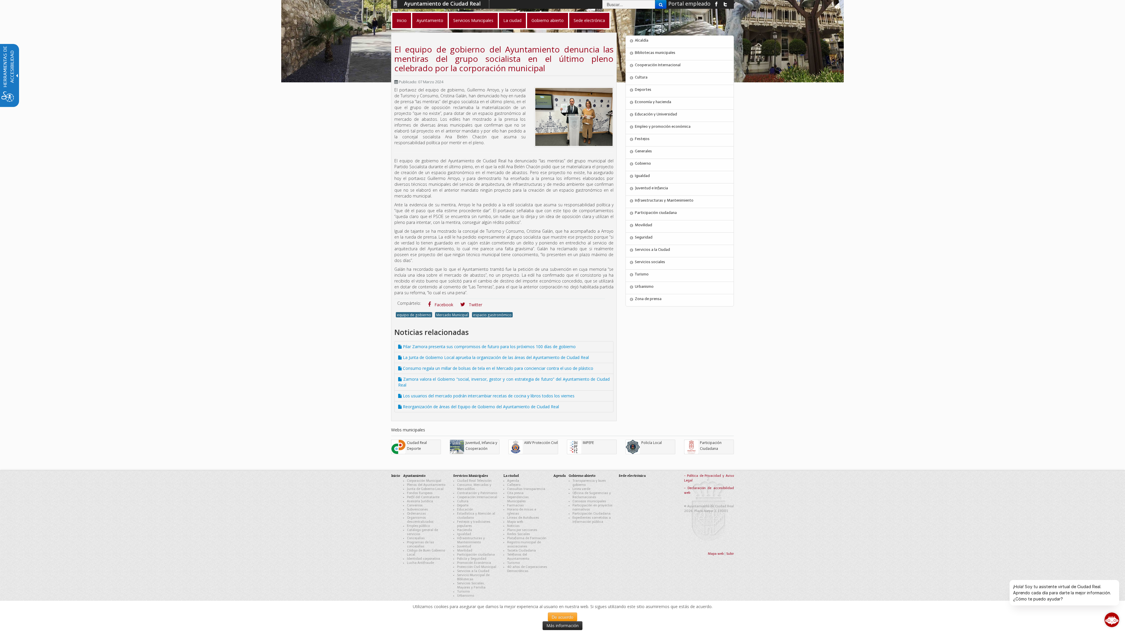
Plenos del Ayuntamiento (426, 485)
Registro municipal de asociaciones (524, 544)
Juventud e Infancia (651, 188)
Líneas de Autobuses (523, 518)
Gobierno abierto (582, 475)
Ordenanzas (416, 513)
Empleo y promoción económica (663, 126)
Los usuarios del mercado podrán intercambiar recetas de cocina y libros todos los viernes (488, 396)
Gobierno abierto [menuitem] (547, 20)
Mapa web (515, 522)
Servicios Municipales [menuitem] (473, 20)
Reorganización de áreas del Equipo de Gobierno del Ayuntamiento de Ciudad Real (480, 406)
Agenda (513, 481)
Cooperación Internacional (658, 65)
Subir (730, 554)
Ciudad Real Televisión (474, 481)
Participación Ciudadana (591, 513)
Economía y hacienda (653, 102)
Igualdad (642, 175)
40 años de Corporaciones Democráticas (527, 569)
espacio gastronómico (492, 314)
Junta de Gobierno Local (425, 489)
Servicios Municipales (470, 475)
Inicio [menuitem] (402, 20)
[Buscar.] (661, 4)
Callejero (513, 485)
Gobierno (643, 163)
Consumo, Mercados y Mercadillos (474, 487)
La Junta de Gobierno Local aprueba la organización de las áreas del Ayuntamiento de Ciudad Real (495, 357)
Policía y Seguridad (471, 559)
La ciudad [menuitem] (512, 20)
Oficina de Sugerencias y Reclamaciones (591, 495)
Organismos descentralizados (420, 520)
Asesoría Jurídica (420, 501)
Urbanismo (644, 286)
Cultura (641, 77)
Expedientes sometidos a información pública (591, 520)
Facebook (443, 304)
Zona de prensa (648, 299)
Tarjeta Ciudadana (521, 550)
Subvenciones (417, 509)
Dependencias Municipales (518, 499)
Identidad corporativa (423, 559)
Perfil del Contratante (423, 497)
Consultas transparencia (526, 489)
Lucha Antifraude (420, 563)
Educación (465, 509)
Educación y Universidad (656, 114)
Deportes (643, 89)
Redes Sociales (518, 534)
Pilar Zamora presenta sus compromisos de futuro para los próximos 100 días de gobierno (489, 346)
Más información (562, 625)
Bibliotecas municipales (655, 52)
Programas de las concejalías (420, 544)
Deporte (462, 505)
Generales (643, 151)
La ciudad (511, 475)
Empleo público (418, 526)
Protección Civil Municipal (476, 567)
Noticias (513, 526)
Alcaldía (641, 40)
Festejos (642, 139)
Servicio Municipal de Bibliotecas (473, 577)
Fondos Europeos (420, 493)
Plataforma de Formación (526, 538)
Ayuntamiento (414, 475)
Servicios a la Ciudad (652, 249)
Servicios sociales (650, 262)
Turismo (642, 274)
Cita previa (515, 493)
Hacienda (464, 530)
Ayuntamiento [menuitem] (430, 20)
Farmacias (515, 505)
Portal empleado (689, 3)
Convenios (415, 505)
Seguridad (643, 237)
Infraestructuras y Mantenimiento (664, 200)
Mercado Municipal (452, 314)
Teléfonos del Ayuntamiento (518, 557)
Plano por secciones (522, 530)
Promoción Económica (474, 563)
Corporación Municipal (424, 481)
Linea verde (581, 489)
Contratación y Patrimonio (477, 493)
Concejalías (416, 538)
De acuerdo (562, 617)
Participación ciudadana (656, 212)
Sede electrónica (632, 475)
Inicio (395, 475)
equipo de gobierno (414, 314)
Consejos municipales (589, 501)
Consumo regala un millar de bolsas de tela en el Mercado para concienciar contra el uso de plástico (497, 368)
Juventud (464, 546)
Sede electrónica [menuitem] (589, 20)
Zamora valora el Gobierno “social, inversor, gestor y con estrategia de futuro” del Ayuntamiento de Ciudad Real (504, 382)
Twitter (475, 304)
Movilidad (643, 225)
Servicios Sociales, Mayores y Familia (471, 585)
